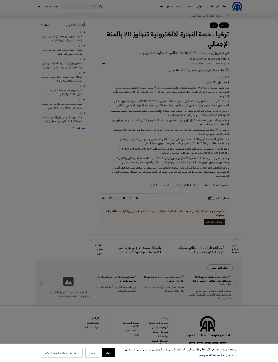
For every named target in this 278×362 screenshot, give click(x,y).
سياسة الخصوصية (209, 355)
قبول (108, 353)
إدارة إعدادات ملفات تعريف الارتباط (61, 353)
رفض (92, 353)
